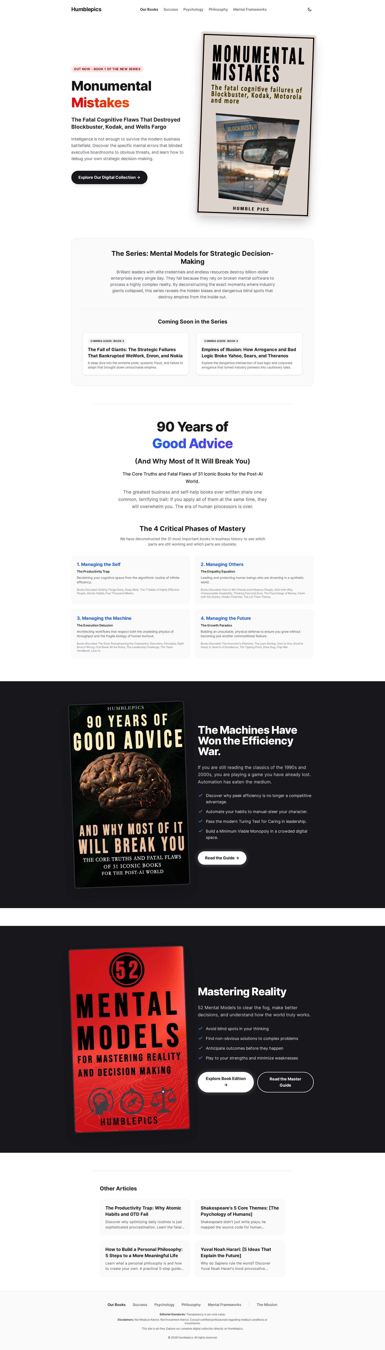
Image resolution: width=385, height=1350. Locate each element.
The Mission (267, 1304)
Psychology (193, 9)
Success (171, 9)
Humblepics (86, 9)
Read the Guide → (222, 858)
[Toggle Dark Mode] (310, 9)
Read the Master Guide (285, 1082)
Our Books (149, 9)
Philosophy (218, 9)
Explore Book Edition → (226, 1081)
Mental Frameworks (250, 9)
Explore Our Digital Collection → (109, 177)
